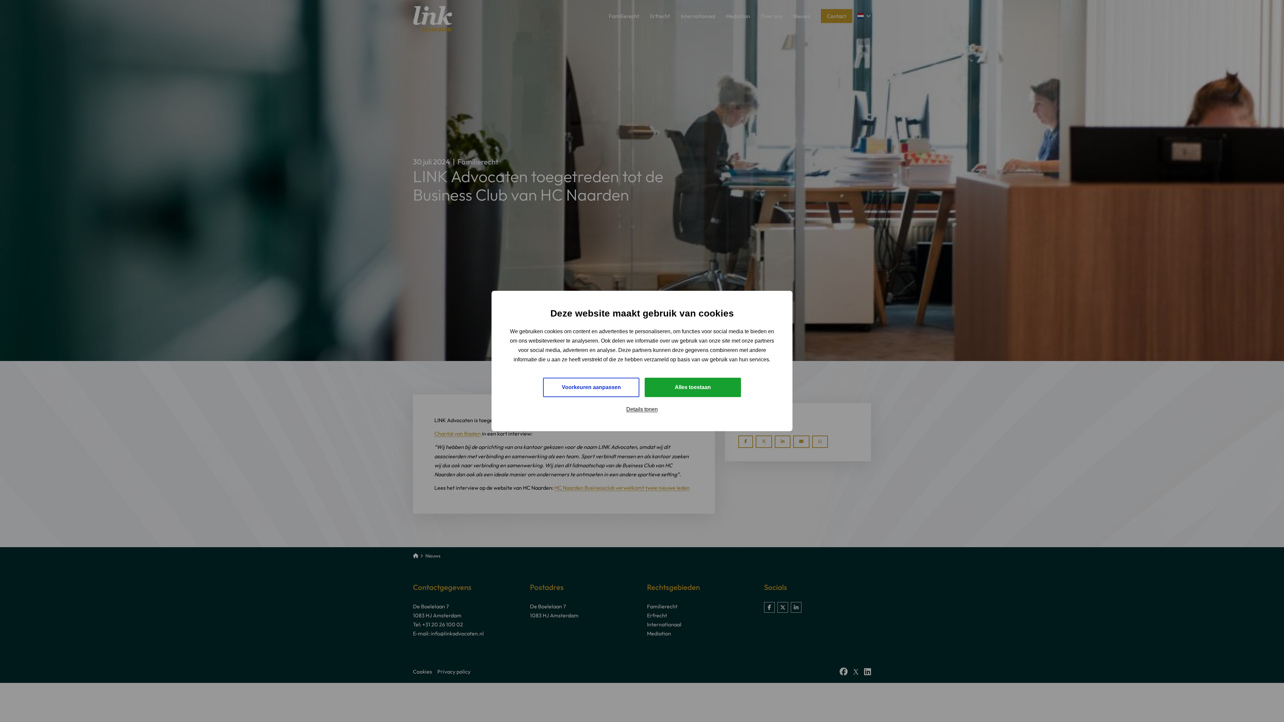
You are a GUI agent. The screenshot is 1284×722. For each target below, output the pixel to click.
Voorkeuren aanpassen (591, 387)
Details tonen (642, 409)
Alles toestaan (693, 387)
